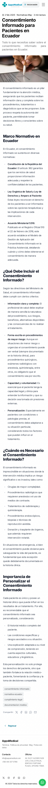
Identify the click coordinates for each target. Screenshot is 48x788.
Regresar (12, 725)
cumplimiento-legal (13, 699)
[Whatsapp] (24, 777)
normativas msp (24, 15)
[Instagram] (8, 777)
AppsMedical (10, 740)
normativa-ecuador (13, 694)
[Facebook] (13, 777)
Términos (5, 745)
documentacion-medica (15, 705)
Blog (31, 745)
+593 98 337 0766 (9, 762)
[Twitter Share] (16, 712)
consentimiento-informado (16, 689)
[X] (3, 777)
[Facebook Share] (21, 712)
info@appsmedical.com (11, 758)
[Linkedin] (19, 777)
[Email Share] (35, 712)
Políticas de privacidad (19, 745)
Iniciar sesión (32, 5)
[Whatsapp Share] (30, 712)
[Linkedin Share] (26, 712)
